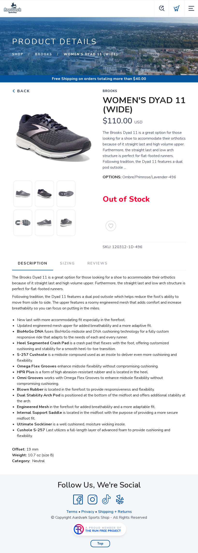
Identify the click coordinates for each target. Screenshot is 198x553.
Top (100, 543)
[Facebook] (78, 499)
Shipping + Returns (115, 511)
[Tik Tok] (106, 499)
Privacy (87, 511)
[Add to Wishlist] (111, 226)
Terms (72, 511)
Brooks (43, 54)
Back (23, 91)
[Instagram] (92, 499)
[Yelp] (120, 499)
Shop (17, 54)
